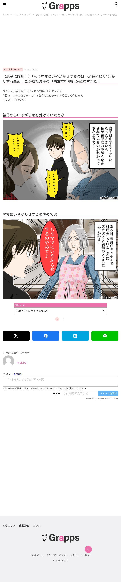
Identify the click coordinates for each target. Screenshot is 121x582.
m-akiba (21, 362)
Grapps (64, 560)
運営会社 (74, 554)
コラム (37, 525)
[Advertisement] (62, 42)
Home (6, 14)
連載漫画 (24, 525)
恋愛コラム (9, 525)
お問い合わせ (37, 554)
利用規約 (86, 554)
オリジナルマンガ (22, 14)
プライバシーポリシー (57, 554)
